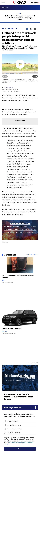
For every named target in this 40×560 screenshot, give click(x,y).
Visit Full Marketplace (32, 254)
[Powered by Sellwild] (35, 363)
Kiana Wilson (9, 87)
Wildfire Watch (9, 28)
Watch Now (34, 2)
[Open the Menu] (3, 2)
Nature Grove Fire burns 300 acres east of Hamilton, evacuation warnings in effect (20, 18)
